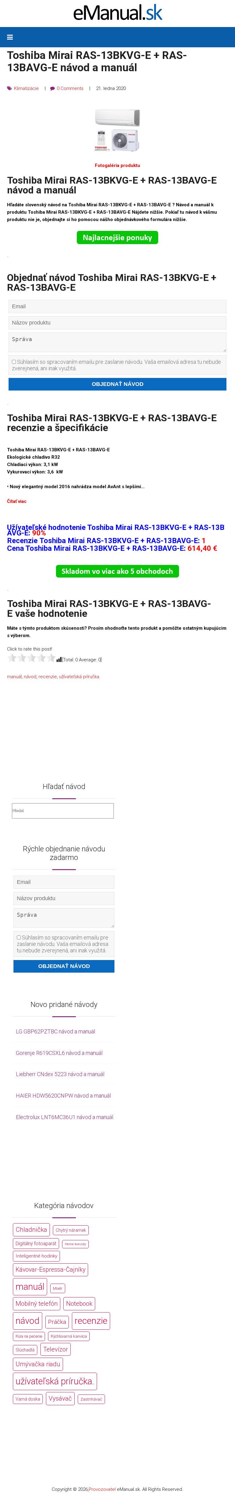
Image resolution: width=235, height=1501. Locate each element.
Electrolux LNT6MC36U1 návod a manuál (64, 1117)
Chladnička (31, 1229)
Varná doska (28, 1399)
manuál (14, 676)
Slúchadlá (25, 1349)
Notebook (79, 1303)
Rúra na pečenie (29, 1336)
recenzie (48, 676)
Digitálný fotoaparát (36, 1243)
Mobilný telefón (37, 1303)
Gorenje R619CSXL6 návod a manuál (59, 1053)
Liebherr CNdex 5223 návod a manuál (60, 1074)
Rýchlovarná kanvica (69, 1336)
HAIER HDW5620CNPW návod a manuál (63, 1095)
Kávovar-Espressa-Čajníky (50, 1269)
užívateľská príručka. (79, 676)
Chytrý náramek (71, 1230)
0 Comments (70, 88)
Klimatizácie (26, 88)
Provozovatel (102, 1489)
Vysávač (60, 1398)
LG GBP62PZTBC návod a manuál (55, 1031)
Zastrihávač (91, 1399)
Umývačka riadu (38, 1364)
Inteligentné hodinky (36, 1256)
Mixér (57, 1288)
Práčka (57, 1321)
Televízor (55, 1349)
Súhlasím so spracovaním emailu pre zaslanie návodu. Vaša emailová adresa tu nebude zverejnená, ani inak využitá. (116, 365)
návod (30, 676)
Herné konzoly (75, 1244)
